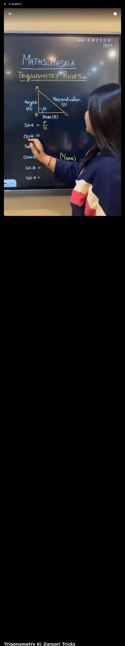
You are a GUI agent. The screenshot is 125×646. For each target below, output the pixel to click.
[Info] (115, 14)
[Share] (10, 14)
